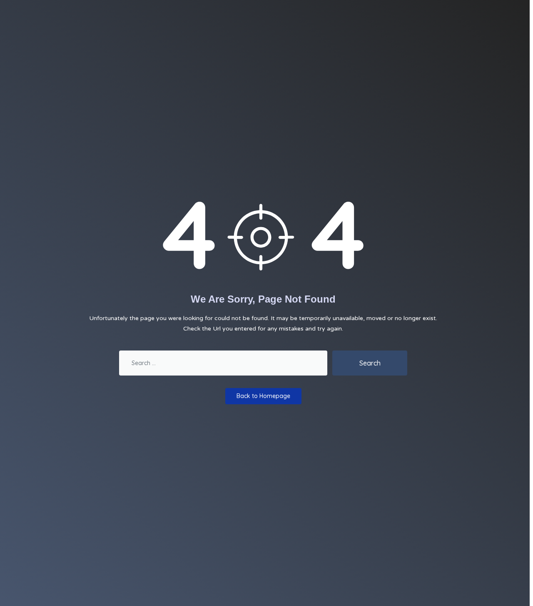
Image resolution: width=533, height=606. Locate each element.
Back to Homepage (263, 396)
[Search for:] (223, 363)
